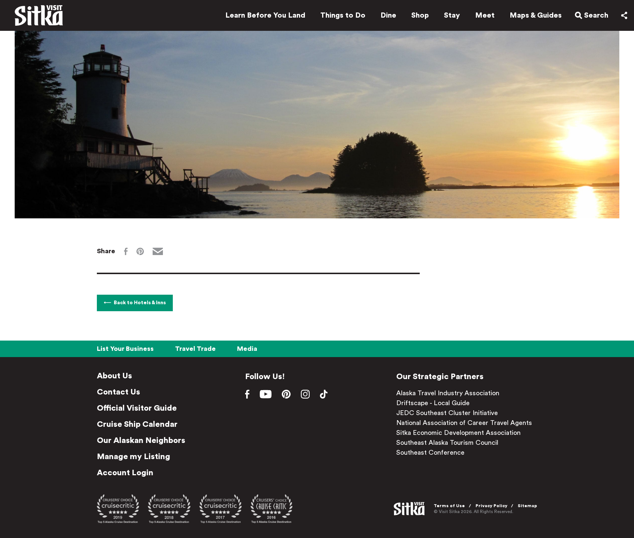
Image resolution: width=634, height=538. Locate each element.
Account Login (125, 473)
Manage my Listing (133, 456)
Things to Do (342, 15)
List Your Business (125, 348)
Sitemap (527, 506)
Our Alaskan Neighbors (141, 440)
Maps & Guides (536, 15)
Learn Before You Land (265, 15)
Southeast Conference (430, 452)
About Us (114, 376)
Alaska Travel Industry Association (447, 393)
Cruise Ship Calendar (137, 424)
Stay (452, 15)
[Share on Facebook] (126, 251)
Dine (388, 15)
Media (247, 348)
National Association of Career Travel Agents (464, 422)
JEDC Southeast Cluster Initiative (447, 413)
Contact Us (118, 392)
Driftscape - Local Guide (433, 403)
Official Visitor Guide (137, 408)
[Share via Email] (158, 251)
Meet (485, 15)
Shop (420, 15)
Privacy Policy (491, 506)
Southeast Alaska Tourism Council (447, 442)
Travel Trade (195, 348)
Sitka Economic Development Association (458, 432)
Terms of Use (449, 506)
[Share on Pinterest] (140, 251)
